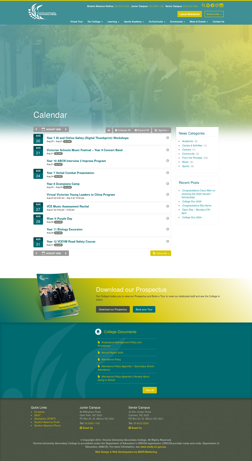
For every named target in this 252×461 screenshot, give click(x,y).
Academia (187, 141)
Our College (94, 21)
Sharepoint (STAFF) (45, 418)
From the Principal (192, 157)
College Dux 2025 (192, 201)
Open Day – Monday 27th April (196, 211)
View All (150, 390)
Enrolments (176, 21)
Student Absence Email (46, 422)
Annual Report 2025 (112, 352)
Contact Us (218, 21)
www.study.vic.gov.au (153, 446)
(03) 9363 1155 (156, 6)
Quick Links (213, 14)
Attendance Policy (111, 359)
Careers (186, 149)
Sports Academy (132, 21)
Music (185, 161)
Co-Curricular (156, 21)
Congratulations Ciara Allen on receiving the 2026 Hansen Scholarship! (198, 194)
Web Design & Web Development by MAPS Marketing (126, 451)
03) (116, 6)
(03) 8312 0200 (190, 6)
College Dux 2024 (192, 217)
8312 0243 (123, 6)
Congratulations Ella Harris (196, 205)
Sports (185, 166)
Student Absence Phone (47, 425)
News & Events (197, 21)
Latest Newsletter (189, 14)
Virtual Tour (76, 21)
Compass (39, 411)
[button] (160, 253)
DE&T (37, 415)
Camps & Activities (192, 145)
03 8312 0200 (141, 423)
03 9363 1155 (92, 423)
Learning (112, 21)
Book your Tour (144, 309)
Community (188, 153)
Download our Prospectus (113, 309)
